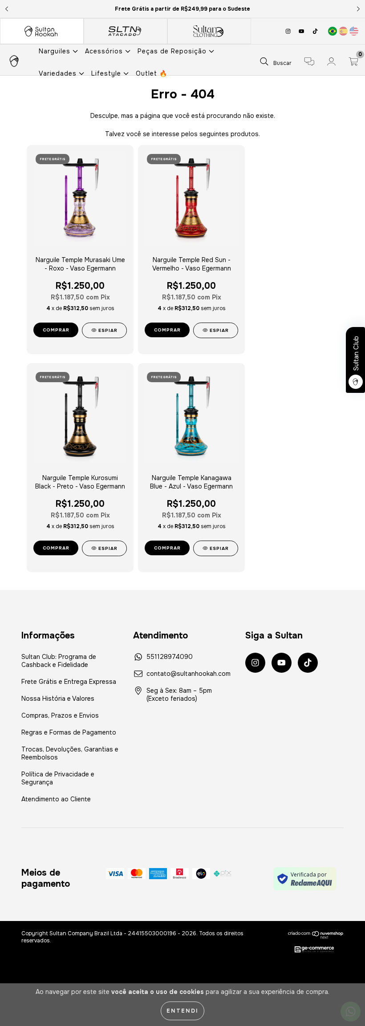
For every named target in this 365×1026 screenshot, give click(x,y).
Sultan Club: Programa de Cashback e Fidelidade (58, 661)
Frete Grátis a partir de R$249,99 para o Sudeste (182, 8)
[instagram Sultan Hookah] (289, 31)
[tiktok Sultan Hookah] (315, 31)
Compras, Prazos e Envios (60, 715)
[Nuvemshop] (316, 935)
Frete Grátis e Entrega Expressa (68, 682)
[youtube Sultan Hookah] (302, 31)
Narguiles (56, 51)
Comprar (56, 548)
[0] (353, 63)
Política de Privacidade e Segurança (57, 778)
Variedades (59, 73)
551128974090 (169, 657)
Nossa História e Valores (57, 699)
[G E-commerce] (314, 950)
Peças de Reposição (173, 51)
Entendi (182, 1010)
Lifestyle (107, 73)
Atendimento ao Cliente (56, 799)
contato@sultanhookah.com (188, 674)
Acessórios (105, 51)
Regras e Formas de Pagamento (68, 732)
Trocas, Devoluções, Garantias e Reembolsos (69, 753)
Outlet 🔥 (151, 73)
